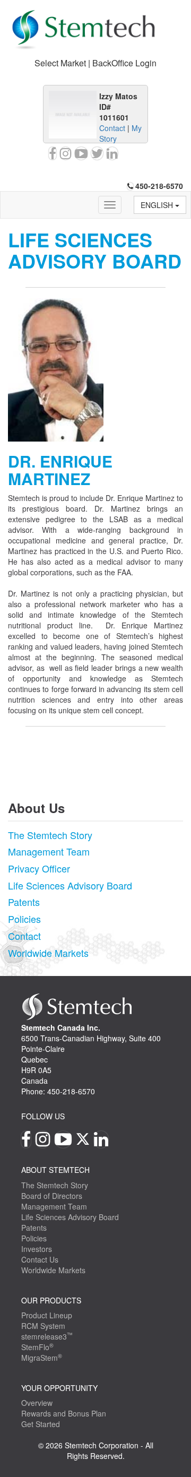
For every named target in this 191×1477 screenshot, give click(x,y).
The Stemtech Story (50, 835)
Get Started (40, 1424)
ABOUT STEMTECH (55, 1169)
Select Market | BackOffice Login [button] (95, 63)
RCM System (43, 1325)
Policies (24, 919)
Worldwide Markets (48, 953)
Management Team (49, 851)
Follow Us (43, 1116)
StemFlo (37, 1347)
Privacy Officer (39, 868)
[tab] (95, 63)
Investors (36, 1248)
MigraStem (41, 1357)
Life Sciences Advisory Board (70, 885)
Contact (112, 128)
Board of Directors (51, 1195)
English (158, 205)
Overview (37, 1402)
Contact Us (39, 1259)
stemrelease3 (47, 1336)
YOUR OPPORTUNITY (59, 1388)
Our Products (51, 1300)
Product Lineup (46, 1315)
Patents (24, 902)
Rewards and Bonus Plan (63, 1413)
